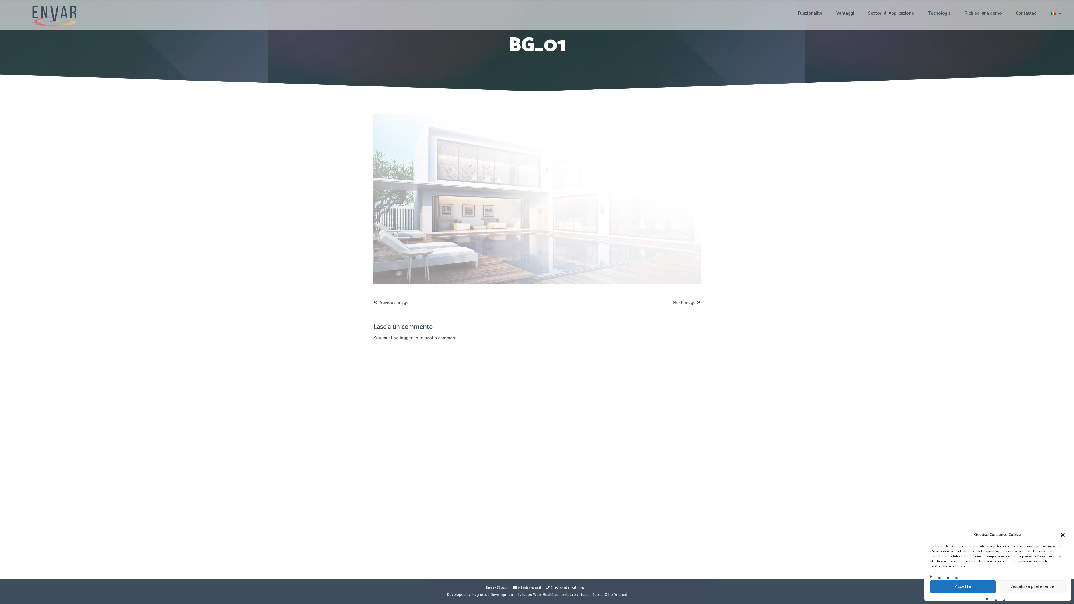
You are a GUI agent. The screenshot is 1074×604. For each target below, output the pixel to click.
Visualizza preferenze (1032, 586)
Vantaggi (845, 13)
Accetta (963, 586)
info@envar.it (529, 588)
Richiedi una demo (983, 13)
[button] (1063, 535)
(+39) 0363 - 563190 (567, 588)
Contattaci (1026, 13)
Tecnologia (939, 13)
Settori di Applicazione (891, 13)
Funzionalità (810, 13)
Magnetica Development (493, 595)
